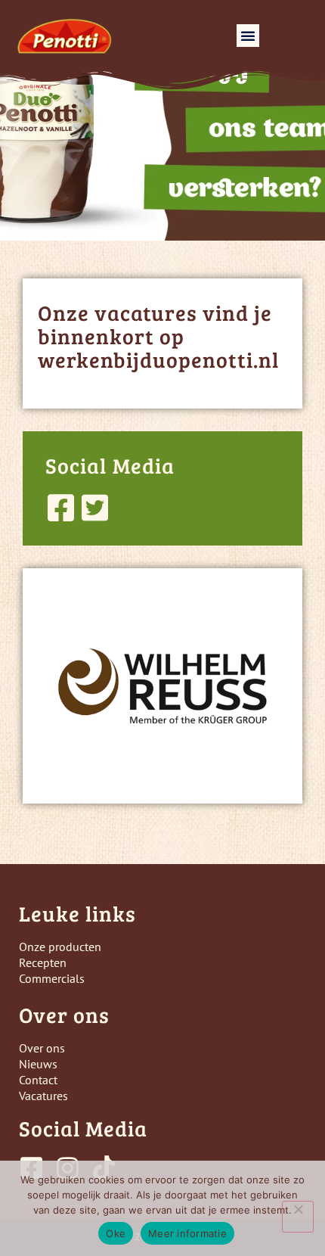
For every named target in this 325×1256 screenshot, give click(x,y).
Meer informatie (187, 1233)
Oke (115, 1233)
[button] (248, 35)
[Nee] (298, 1217)
